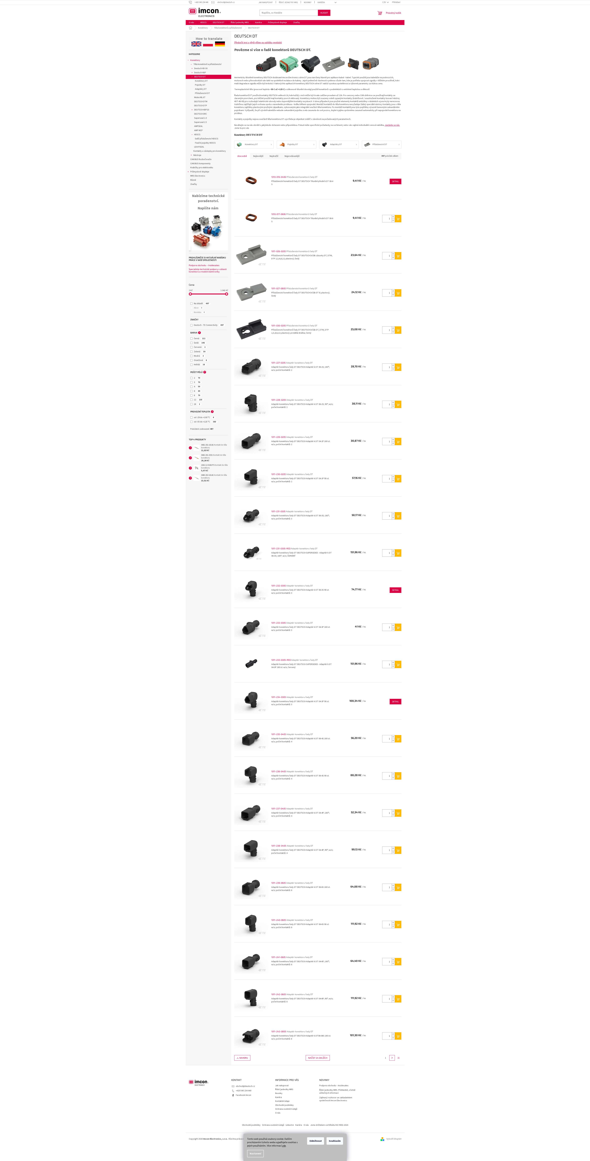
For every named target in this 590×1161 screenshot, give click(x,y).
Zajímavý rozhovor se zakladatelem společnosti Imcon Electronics (335, 1099)
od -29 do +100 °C (204, 417)
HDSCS (197, 134)
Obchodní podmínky (284, 1105)
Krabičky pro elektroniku (201, 167)
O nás (277, 1112)
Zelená (199, 351)
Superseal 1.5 (200, 122)
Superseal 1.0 (200, 118)
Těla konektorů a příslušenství (207, 64)
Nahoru (243, 1057)
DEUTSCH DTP (200, 105)
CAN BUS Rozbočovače (200, 159)
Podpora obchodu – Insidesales (204, 265)
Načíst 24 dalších (317, 1057)
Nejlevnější (258, 156)
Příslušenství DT (202, 93)
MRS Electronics (197, 175)
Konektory (195, 60)
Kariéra (321, 2)
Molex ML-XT (199, 97)
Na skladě (201, 303)
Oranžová (200, 360)
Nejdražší (274, 156)
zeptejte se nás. (392, 125)
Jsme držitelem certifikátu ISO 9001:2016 (329, 1125)
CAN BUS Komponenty (200, 163)
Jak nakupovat (266, 2)
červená (199, 347)
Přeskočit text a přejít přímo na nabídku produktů (258, 42)
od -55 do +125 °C (205, 421)
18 (197, 404)
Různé (193, 180)
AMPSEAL (198, 126)
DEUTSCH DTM (200, 101)
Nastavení (255, 1153)
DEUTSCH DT (200, 76)
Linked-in (290, 1125)
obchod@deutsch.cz (245, 1086)
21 (398, 1057)
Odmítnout (315, 1141)
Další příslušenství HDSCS (206, 138)
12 (198, 399)
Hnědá (199, 364)
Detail (395, 181)
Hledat (324, 12)
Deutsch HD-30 (200, 68)
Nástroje (197, 155)
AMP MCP (198, 130)
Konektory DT (201, 80)
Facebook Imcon (243, 1095)
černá (199, 338)
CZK (384, 2)
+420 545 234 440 (243, 1090)
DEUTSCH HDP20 (201, 109)
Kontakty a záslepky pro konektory (209, 151)
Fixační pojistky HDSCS (205, 142)
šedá (199, 342)
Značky (193, 184)
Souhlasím (335, 1141)
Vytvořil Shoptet (393, 1138)
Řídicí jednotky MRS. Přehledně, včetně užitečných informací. (337, 1092)
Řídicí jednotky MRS (288, 2)
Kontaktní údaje (282, 1101)
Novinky (307, 2)
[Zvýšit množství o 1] (393, 217)
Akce (198, 307)
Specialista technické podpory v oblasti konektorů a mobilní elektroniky (208, 270)
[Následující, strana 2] (392, 1058)
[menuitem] (191, 22)
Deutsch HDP (200, 72)
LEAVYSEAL (199, 146)
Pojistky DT (200, 84)
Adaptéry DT (201, 89)
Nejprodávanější (292, 156)
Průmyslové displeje (199, 171)
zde (284, 1145)
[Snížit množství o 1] (393, 220)
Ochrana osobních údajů (286, 1109)
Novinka (199, 312)
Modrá (199, 356)
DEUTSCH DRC (200, 113)
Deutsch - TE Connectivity (209, 325)
